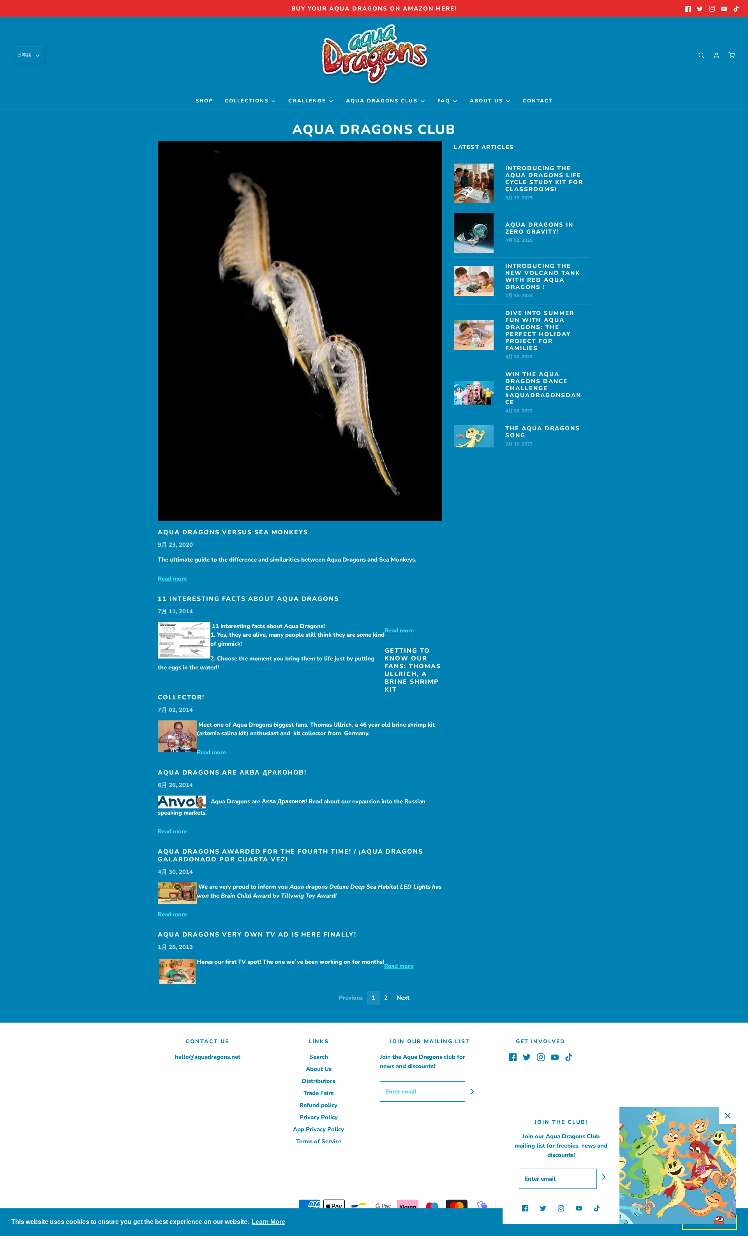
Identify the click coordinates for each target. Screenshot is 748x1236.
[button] (28, 55)
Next (403, 998)
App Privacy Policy (318, 1129)
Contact (538, 100)
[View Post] (300, 331)
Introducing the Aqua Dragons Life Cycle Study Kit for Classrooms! (544, 178)
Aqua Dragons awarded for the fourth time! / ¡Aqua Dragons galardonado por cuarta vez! (290, 855)
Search (318, 1057)
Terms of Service (318, 1141)
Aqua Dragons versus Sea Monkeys (233, 532)
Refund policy (318, 1105)
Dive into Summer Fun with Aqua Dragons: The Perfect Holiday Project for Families (539, 330)
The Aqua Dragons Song (542, 431)
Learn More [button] (268, 1221)
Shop (204, 100)
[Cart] (731, 55)
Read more (172, 579)
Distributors (318, 1081)
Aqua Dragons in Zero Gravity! (539, 228)
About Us (319, 1069)
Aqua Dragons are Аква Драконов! (232, 772)
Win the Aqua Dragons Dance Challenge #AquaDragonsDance (543, 388)
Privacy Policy (319, 1117)
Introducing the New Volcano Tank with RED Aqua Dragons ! (542, 276)
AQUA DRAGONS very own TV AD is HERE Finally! (257, 934)
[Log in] (716, 55)
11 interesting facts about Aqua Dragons (248, 599)
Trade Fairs (318, 1093)
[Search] (701, 55)
